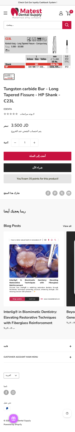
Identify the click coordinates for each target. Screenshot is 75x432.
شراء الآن (37, 167)
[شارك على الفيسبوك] (48, 193)
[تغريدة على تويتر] (61, 193)
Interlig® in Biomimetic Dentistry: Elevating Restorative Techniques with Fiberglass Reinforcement (30, 317)
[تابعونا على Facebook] (6, 392)
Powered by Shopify (13, 424)
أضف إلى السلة (37, 156)
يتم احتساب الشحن (32, 131)
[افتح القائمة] (5, 13)
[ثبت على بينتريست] (55, 193)
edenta (8, 109)
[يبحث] (66, 25)
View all (67, 226)
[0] (68, 13)
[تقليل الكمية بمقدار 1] (15, 142)
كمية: (6, 142)
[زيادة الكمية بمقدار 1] (34, 142)
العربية (8, 375)
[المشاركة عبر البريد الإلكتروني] (68, 193)
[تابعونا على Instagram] (13, 392)
